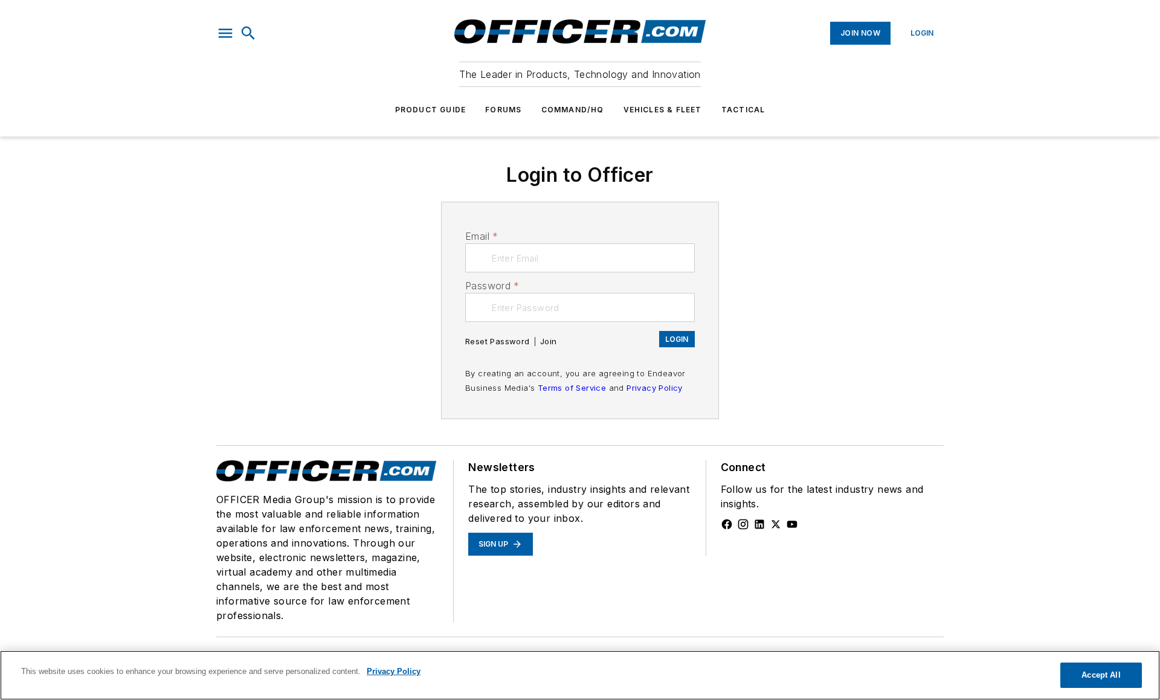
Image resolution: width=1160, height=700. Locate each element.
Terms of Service (572, 388)
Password (492, 286)
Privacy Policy (655, 388)
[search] (248, 33)
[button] (225, 33)
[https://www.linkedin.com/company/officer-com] (759, 524)
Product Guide (430, 109)
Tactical (743, 109)
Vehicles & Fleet (663, 109)
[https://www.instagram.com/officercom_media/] (743, 524)
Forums (503, 109)
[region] (580, 675)
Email (481, 236)
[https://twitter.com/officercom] (776, 524)
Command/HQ (572, 109)
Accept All (1100, 674)
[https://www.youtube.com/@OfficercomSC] (792, 524)
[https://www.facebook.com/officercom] (727, 524)
